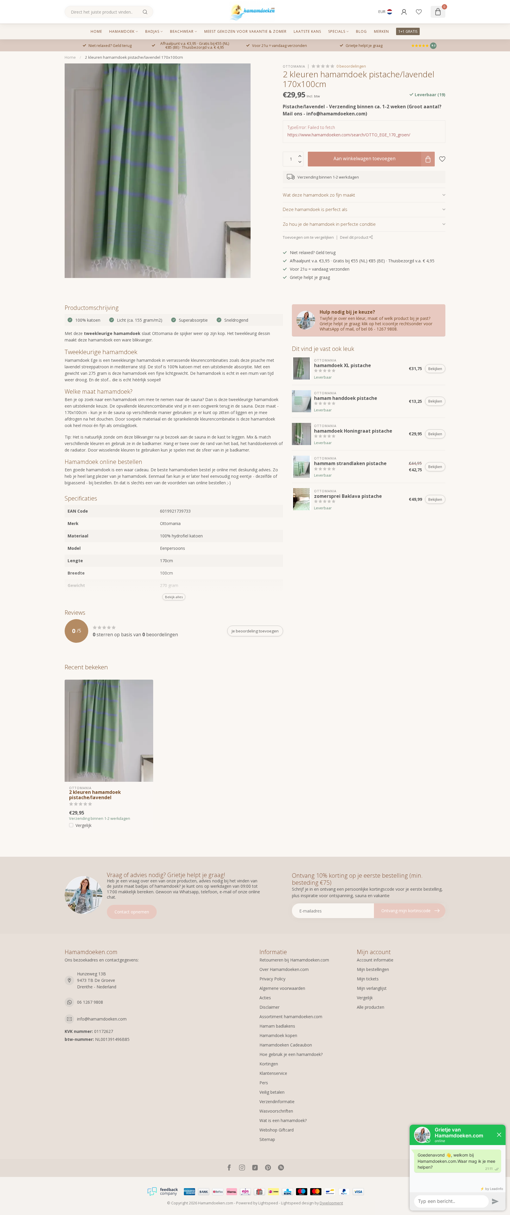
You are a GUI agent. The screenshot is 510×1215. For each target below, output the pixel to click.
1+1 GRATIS (407, 31)
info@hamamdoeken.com (102, 1019)
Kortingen (268, 1064)
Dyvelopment (331, 1203)
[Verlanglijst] (419, 12)
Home (96, 31)
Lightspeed (268, 1203)
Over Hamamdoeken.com (284, 969)
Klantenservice (273, 1073)
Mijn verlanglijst (372, 988)
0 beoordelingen (351, 66)
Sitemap (267, 1139)
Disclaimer (269, 1007)
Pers (263, 1082)
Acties (265, 997)
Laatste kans (307, 31)
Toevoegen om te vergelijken (308, 237)
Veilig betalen (272, 1092)
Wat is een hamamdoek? (283, 1120)
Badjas (152, 31)
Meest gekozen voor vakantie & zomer (245, 31)
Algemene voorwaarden (282, 988)
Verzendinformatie (277, 1101)
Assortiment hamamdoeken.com (290, 1016)
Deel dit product (354, 237)
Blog (361, 31)
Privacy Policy (272, 979)
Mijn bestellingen (373, 969)
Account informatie (375, 960)
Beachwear (182, 31)
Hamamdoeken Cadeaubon (285, 1045)
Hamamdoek (122, 31)
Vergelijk (83, 825)
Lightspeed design (297, 1203)
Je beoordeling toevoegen (255, 631)
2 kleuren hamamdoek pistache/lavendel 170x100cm (134, 57)
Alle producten (370, 1007)
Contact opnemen (132, 912)
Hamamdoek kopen (278, 1035)
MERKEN (381, 31)
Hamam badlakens (277, 1026)
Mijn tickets (368, 979)
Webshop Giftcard (276, 1130)
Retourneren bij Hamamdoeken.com (294, 960)
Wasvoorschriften (276, 1111)
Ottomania (294, 66)
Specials (336, 31)
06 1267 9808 (90, 1002)
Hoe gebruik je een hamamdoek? (291, 1054)
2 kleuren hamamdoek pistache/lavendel (95, 795)
